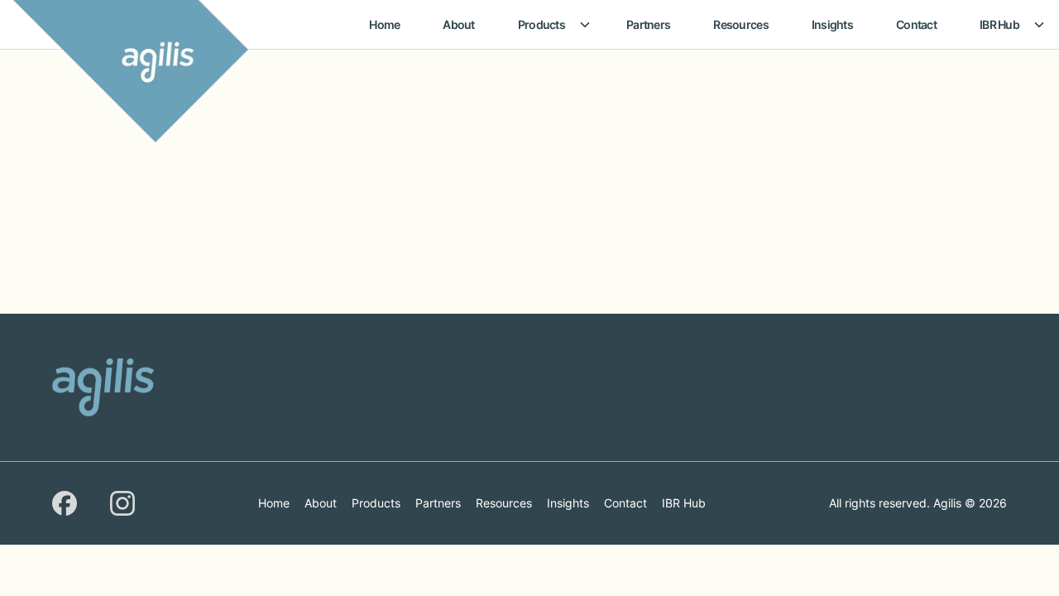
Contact (916, 24)
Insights (832, 24)
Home (384, 24)
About (458, 24)
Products (541, 24)
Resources (741, 24)
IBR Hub (999, 24)
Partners (648, 24)
